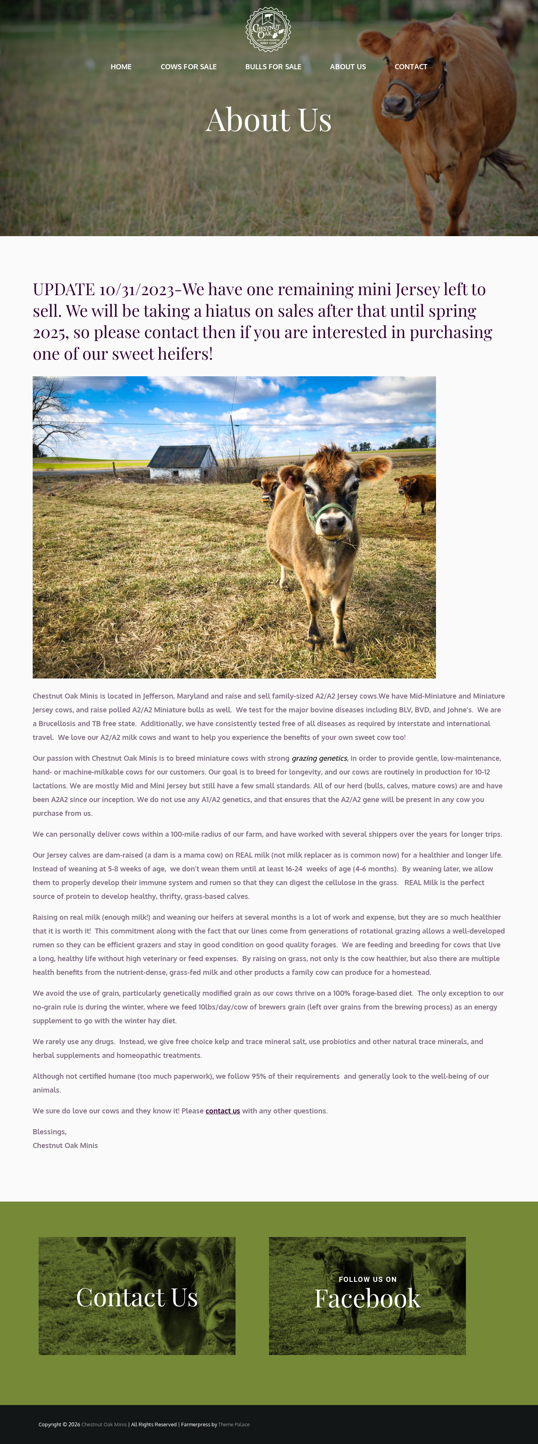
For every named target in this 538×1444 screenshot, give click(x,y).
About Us (347, 66)
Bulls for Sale (273, 66)
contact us (223, 1110)
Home (121, 66)
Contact (411, 66)
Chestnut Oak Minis (104, 1424)
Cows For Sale (189, 66)
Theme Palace (234, 1424)
